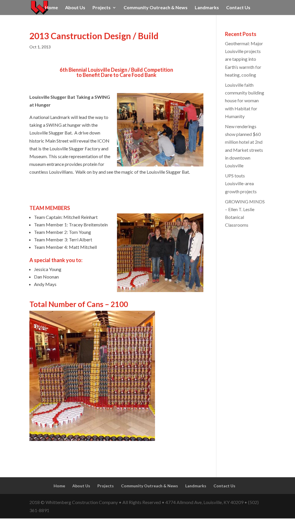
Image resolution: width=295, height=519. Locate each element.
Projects (101, 7)
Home (51, 7)
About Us (75, 7)
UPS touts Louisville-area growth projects (241, 183)
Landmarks (207, 7)
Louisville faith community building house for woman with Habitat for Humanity (244, 100)
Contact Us (238, 7)
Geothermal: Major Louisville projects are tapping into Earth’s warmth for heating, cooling (244, 59)
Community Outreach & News (156, 7)
